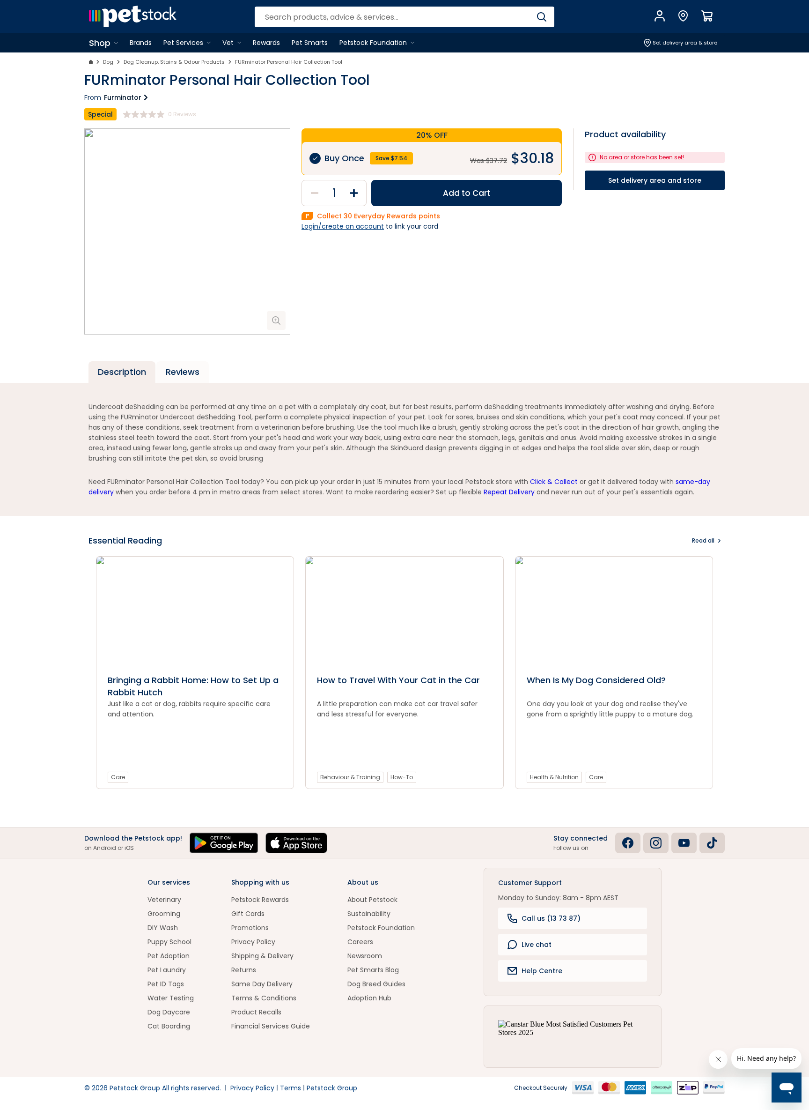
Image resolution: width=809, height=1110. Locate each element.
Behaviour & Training (350, 777)
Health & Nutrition (554, 777)
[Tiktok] (712, 843)
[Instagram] (656, 843)
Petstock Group (332, 1088)
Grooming (163, 913)
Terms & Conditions (263, 998)
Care (118, 777)
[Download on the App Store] (296, 843)
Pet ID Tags (165, 984)
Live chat (537, 944)
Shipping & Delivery (262, 956)
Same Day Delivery (262, 984)
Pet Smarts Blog (373, 970)
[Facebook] (627, 843)
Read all (703, 540)
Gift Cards (248, 913)
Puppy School (169, 941)
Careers (360, 941)
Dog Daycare (168, 1012)
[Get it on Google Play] (224, 843)
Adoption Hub (369, 998)
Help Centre (542, 971)
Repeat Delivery (509, 492)
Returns (243, 970)
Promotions (250, 927)
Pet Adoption (168, 956)
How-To (401, 777)
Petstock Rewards (260, 899)
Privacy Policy (253, 941)
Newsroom (364, 956)
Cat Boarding (168, 1026)
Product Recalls (256, 1012)
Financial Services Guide (270, 1026)
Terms (290, 1088)
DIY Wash (162, 927)
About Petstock (372, 899)
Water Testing (170, 998)
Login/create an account (343, 226)
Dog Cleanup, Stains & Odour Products (174, 62)
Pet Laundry (166, 970)
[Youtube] (684, 843)
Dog (108, 62)
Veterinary (164, 899)
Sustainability (368, 913)
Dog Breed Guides (376, 984)
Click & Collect (554, 481)
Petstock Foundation (381, 927)
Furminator (122, 97)
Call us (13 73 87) (551, 918)
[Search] (541, 17)
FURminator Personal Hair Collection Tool (288, 62)
